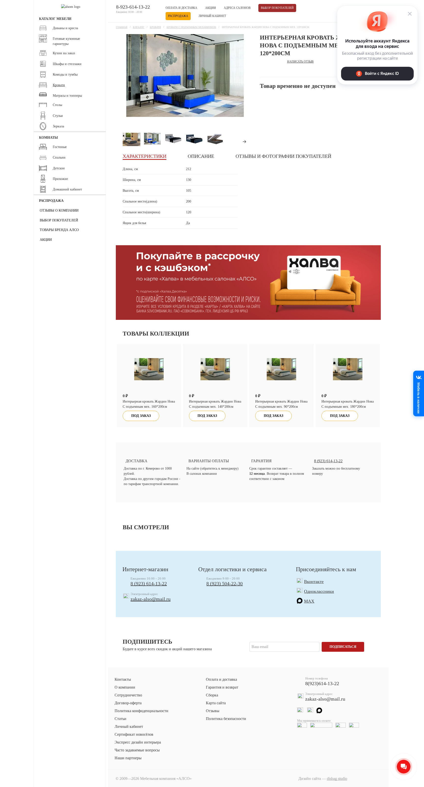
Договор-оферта (128, 703)
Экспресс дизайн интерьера (138, 742)
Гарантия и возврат (222, 687)
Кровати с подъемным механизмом (191, 27)
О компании (125, 687)
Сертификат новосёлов (134, 734)
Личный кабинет (212, 16)
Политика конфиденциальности (141, 711)
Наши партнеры (128, 758)
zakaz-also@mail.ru (151, 599)
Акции (210, 8)
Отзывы (212, 711)
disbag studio (337, 778)
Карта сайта (216, 703)
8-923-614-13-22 (133, 7)
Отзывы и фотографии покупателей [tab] (283, 156)
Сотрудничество (128, 695)
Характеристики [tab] (144, 156)
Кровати (155, 27)
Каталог (138, 27)
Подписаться (343, 647)
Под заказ (141, 416)
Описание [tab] (201, 156)
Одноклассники (319, 591)
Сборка (212, 695)
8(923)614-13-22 (322, 683)
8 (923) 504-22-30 (224, 583)
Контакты (123, 679)
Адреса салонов (237, 8)
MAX (309, 601)
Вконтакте (314, 581)
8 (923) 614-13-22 (149, 583)
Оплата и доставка (181, 8)
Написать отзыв (300, 61)
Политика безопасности (226, 719)
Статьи (120, 719)
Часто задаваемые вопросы (137, 750)
